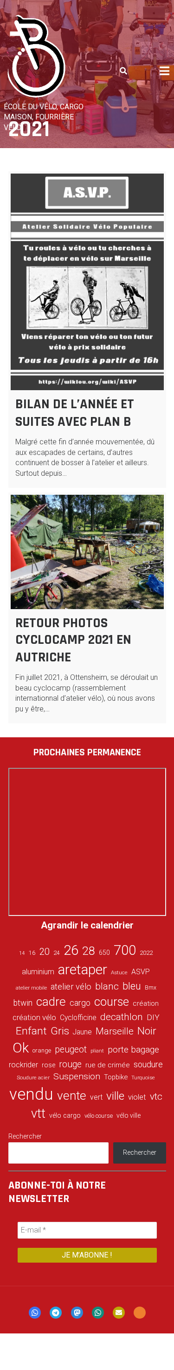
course (111, 1002)
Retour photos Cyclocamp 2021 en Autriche (73, 640)
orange (41, 1050)
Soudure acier (33, 1077)
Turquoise (143, 1077)
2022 (146, 953)
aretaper (82, 969)
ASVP (140, 971)
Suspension (76, 1076)
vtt (38, 1113)
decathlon (121, 1016)
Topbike (116, 1077)
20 (44, 951)
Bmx (150, 987)
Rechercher (25, 1136)
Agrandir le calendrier (87, 925)
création (146, 1003)
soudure (148, 1064)
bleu (131, 986)
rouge (70, 1064)
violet (137, 1097)
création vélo (34, 1017)
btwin (22, 1003)
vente (71, 1095)
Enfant (31, 1031)
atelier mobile (31, 988)
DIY (153, 1017)
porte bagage (133, 1049)
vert (96, 1097)
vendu (31, 1094)
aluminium (38, 971)
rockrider (23, 1064)
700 (125, 950)
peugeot (71, 1049)
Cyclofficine (78, 1017)
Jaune (82, 1032)
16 (32, 952)
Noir (146, 1031)
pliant (97, 1051)
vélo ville (128, 1115)
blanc (107, 986)
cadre (51, 1002)
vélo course (98, 1115)
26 (71, 950)
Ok (21, 1048)
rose (48, 1065)
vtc (156, 1096)
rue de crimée (107, 1065)
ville (115, 1095)
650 (104, 952)
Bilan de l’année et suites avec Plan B (74, 412)
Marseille (115, 1031)
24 (56, 953)
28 (88, 951)
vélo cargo (65, 1116)
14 (22, 953)
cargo (80, 1003)
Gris (60, 1031)
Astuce (119, 972)
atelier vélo (71, 986)
